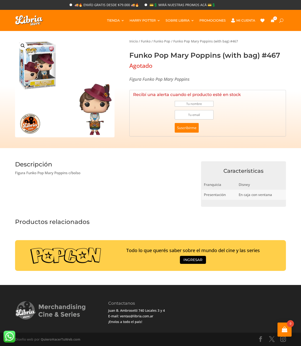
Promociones (212, 20)
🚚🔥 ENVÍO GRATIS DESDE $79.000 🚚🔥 (101, 5)
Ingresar (192, 260)
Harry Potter (143, 20)
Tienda (113, 20)
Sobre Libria (178, 20)
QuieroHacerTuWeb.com (60, 339)
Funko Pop (162, 41)
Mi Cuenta (245, 20)
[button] (23, 46)
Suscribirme (186, 127)
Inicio (133, 41)
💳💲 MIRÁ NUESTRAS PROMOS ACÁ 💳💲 (177, 5)
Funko (145, 41)
